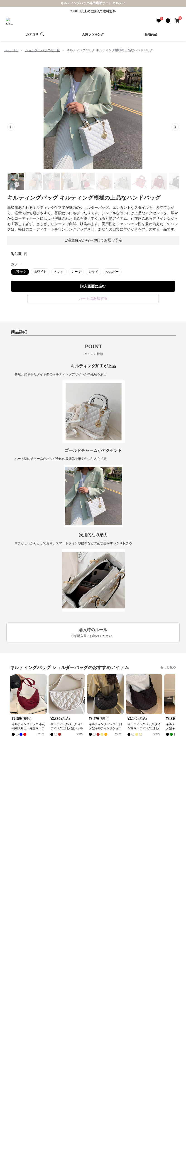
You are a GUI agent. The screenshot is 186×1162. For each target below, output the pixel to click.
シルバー (112, 271)
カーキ (76, 271)
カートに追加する (93, 298)
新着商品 (151, 34)
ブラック (20, 271)
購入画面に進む (93, 286)
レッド (93, 271)
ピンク (59, 271)
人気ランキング (93, 34)
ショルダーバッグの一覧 (42, 50)
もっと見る (168, 667)
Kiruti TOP (11, 50)
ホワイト (40, 271)
